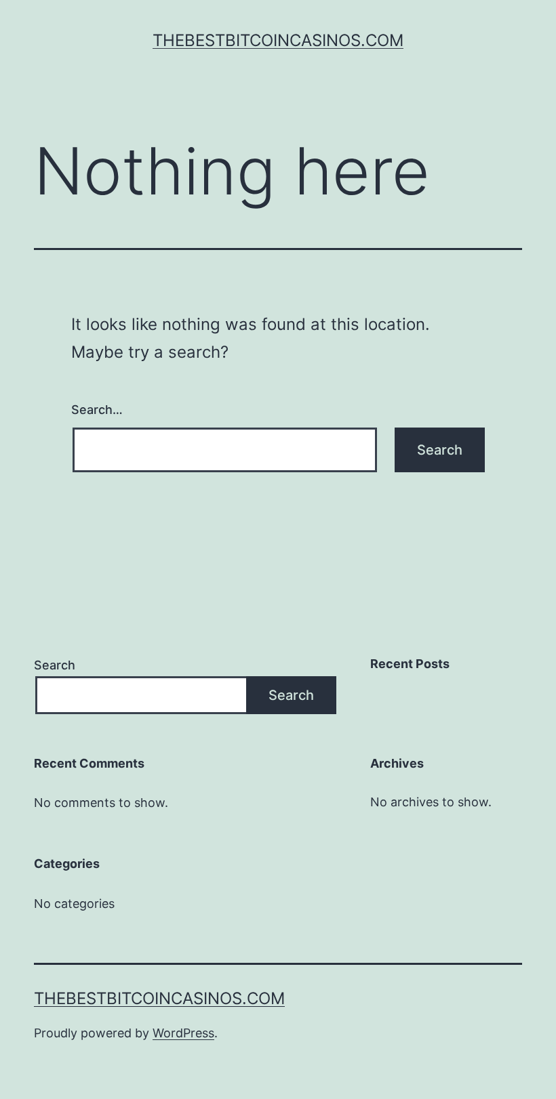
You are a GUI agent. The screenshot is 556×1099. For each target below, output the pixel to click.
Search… (97, 409)
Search (54, 665)
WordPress (183, 1033)
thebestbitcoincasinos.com (278, 40)
